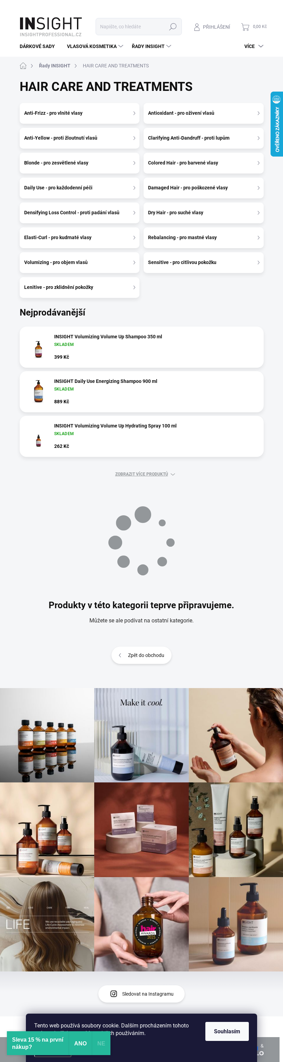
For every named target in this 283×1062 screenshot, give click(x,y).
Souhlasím (227, 1031)
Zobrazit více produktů (141, 474)
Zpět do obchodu (146, 655)
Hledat (173, 26)
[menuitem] (40, 46)
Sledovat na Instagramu (148, 994)
